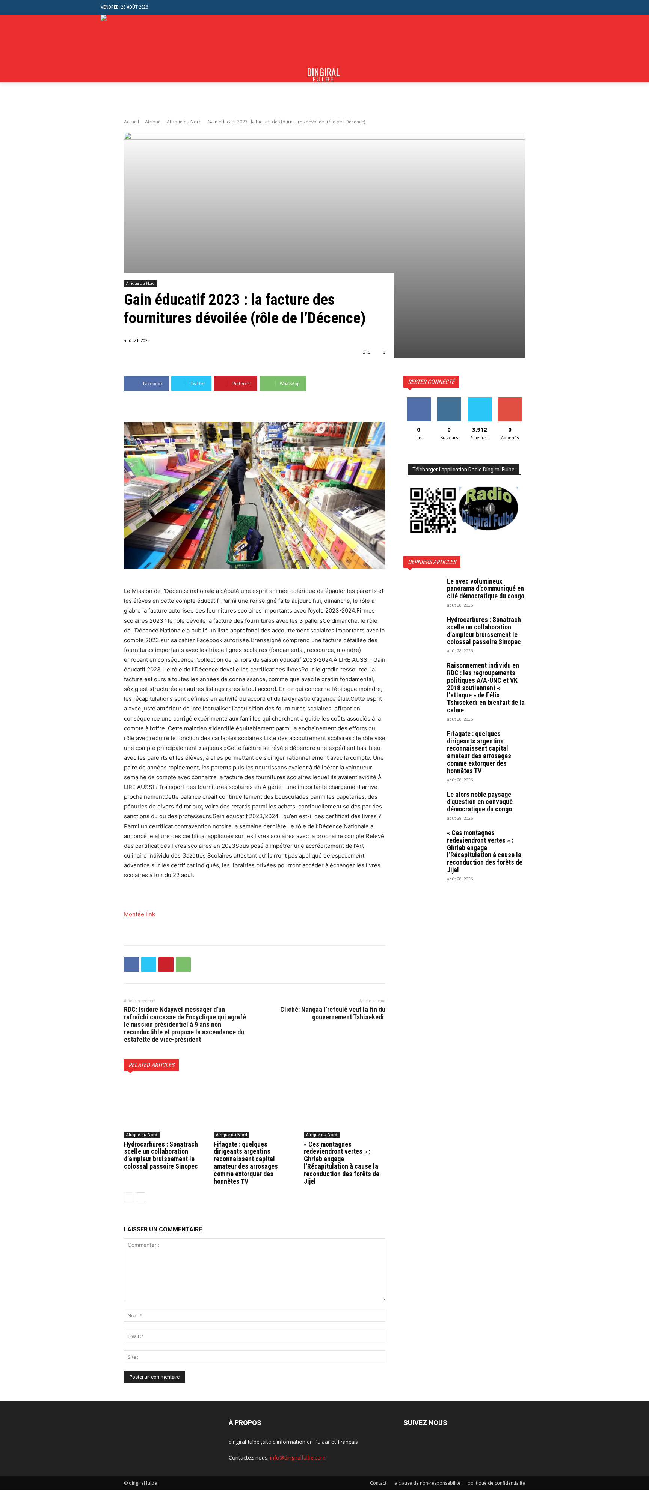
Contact (378, 1483)
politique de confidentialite (496, 1483)
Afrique (153, 122)
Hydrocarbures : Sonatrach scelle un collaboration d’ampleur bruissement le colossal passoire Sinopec (161, 1155)
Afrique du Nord (184, 122)
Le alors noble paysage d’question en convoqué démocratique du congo (480, 801)
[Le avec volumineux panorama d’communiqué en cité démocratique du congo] (422, 591)
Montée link (139, 914)
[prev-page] (128, 1197)
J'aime (419, 400)
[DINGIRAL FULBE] (141, 48)
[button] (542, 7)
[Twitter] (148, 964)
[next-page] (140, 1197)
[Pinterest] (166, 964)
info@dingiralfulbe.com (298, 1457)
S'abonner (510, 400)
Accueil (131, 122)
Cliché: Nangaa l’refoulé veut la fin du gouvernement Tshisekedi (332, 1013)
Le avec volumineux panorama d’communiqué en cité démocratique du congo (485, 588)
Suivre (449, 400)
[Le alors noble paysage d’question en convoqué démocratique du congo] (422, 804)
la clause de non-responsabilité (427, 1483)
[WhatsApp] (183, 964)
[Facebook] (131, 964)
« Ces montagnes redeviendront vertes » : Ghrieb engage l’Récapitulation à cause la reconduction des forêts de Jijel (341, 1162)
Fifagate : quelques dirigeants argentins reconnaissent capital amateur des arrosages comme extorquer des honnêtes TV (246, 1162)
